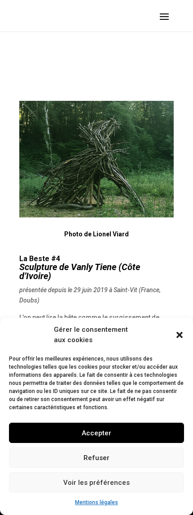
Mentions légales (96, 502)
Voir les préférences (96, 483)
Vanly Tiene (93, 267)
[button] (179, 334)
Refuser (96, 458)
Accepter (96, 433)
